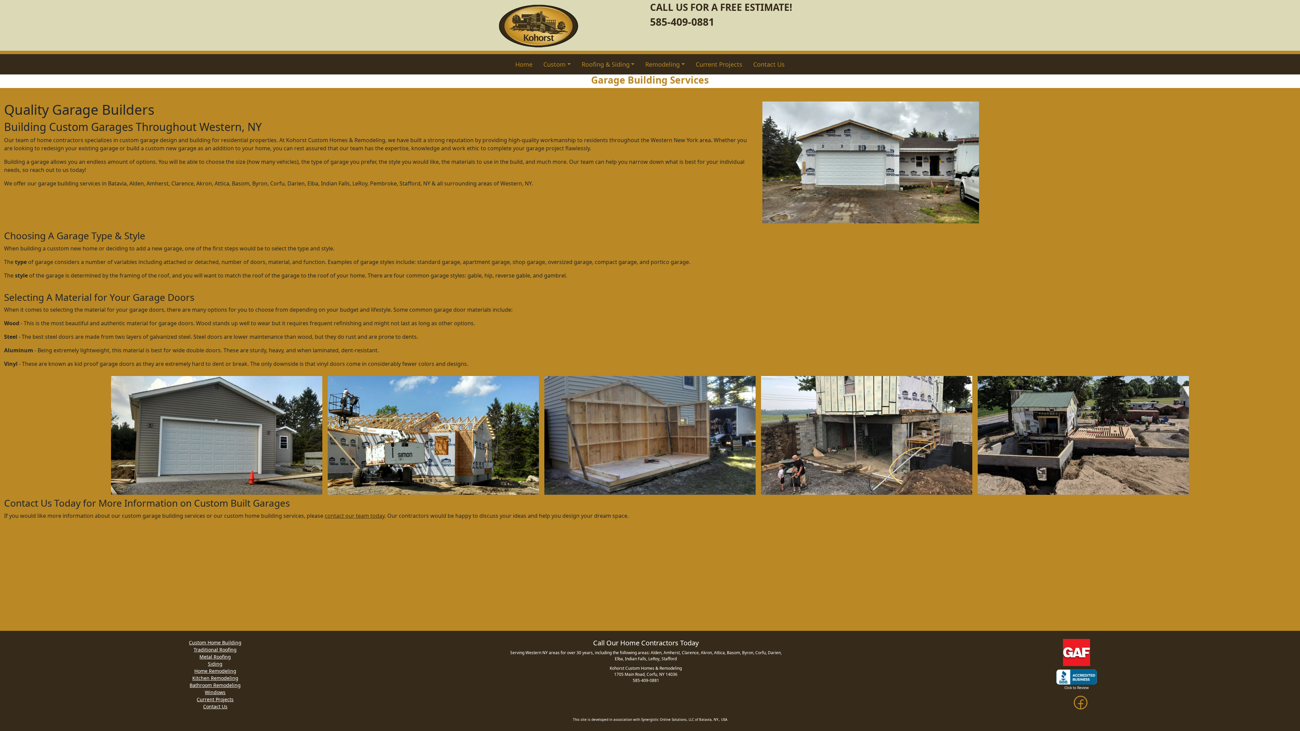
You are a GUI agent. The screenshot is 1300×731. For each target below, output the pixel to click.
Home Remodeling (215, 671)
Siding (215, 664)
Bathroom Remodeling (215, 685)
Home (524, 64)
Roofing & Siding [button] (606, 64)
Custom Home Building (215, 642)
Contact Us (769, 64)
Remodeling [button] (662, 64)
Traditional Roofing (215, 649)
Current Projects (719, 64)
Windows (215, 692)
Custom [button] (554, 64)
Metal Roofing (215, 657)
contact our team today (355, 515)
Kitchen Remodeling (215, 678)
